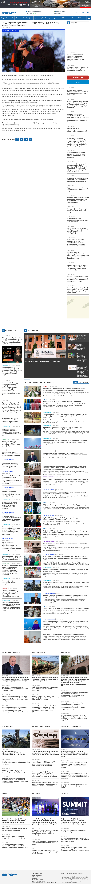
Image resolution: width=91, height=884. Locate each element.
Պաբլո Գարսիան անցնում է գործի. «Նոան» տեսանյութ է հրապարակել (63, 634)
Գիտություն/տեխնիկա (71, 726)
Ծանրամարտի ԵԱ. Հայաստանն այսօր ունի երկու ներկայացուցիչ (62, 401)
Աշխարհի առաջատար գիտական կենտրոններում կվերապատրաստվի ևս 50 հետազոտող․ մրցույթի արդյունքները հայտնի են (74, 753)
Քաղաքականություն (10, 31)
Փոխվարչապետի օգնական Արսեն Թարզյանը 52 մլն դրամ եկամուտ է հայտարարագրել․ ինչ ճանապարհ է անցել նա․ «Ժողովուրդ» (45, 784)
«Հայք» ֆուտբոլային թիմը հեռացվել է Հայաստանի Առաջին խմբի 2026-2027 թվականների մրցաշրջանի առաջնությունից (77, 267)
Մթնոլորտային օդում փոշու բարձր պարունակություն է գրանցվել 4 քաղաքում (77, 210)
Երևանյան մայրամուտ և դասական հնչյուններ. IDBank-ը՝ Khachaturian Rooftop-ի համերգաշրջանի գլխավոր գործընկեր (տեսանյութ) (45, 833)
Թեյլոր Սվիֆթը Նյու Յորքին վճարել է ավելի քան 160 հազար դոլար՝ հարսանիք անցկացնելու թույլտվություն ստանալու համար (75, 849)
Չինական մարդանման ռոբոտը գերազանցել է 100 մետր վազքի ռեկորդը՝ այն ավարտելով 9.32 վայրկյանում (76, 155)
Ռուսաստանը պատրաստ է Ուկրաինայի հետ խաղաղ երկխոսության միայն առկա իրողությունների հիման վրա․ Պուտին (75, 57)
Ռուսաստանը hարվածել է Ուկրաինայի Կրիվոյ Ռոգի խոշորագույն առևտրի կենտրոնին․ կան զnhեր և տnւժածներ (9, 505)
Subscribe (79, 77)
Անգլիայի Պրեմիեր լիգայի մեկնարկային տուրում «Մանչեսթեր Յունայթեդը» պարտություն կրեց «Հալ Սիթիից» (77, 92)
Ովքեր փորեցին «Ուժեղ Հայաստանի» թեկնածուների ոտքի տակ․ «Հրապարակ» (66, 479)
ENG (88, 12)
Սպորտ (4, 450)
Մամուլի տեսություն (49, 477)
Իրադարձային (6, 365)
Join (78, 82)
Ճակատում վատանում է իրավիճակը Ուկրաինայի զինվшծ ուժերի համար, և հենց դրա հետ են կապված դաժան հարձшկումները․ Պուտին (77, 279)
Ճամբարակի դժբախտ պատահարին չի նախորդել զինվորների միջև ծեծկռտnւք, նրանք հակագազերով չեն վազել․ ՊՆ (11, 432)
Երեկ (79, 382)
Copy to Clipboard (30, 139)
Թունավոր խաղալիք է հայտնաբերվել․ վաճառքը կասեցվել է (9, 582)
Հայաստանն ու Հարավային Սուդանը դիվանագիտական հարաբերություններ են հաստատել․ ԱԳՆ (10, 465)
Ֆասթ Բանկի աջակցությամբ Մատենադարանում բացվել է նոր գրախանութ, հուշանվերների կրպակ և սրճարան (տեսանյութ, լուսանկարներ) (44, 821)
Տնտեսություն (6, 416)
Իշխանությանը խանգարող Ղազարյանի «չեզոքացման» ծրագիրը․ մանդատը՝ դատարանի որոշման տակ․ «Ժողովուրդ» (45, 752)
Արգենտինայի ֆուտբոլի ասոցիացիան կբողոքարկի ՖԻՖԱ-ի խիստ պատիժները (77, 220)
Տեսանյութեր (34, 330)
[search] (77, 12)
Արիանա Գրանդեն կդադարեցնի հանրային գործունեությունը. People (73, 831)
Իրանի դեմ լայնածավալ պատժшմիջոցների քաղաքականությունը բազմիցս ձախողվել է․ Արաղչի (11, 493)
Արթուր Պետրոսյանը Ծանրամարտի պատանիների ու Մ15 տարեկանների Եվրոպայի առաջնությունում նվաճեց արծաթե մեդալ (78, 290)
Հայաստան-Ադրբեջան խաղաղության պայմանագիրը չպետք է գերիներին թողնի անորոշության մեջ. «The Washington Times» (78, 200)
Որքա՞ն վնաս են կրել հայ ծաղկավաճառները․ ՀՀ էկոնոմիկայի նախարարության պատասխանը (11, 444)
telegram (26, 139)
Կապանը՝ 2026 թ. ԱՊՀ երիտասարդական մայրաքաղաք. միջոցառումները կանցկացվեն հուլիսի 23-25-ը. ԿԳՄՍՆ (45, 852)
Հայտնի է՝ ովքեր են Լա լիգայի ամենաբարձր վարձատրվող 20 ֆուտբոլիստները (66, 608)
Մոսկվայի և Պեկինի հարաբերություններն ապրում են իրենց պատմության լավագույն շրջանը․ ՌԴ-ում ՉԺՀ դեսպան (11, 518)
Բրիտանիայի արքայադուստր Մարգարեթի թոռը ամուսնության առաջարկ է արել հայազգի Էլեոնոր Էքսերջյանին (75, 839)
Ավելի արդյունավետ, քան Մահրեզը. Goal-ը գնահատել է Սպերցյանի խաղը (77, 189)
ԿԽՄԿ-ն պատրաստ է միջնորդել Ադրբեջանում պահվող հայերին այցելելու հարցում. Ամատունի (11, 558)
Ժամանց (64, 794)
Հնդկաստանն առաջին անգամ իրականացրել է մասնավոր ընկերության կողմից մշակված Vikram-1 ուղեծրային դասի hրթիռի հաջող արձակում (74, 765)
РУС (83, 12)
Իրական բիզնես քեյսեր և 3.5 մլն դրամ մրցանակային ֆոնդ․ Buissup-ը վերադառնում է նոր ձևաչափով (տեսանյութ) (45, 698)
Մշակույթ (36, 794)
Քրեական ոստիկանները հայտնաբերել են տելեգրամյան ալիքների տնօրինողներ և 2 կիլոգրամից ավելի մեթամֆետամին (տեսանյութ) (11, 593)
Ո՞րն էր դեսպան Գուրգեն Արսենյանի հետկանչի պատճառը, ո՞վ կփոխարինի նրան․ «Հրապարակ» (65, 544)
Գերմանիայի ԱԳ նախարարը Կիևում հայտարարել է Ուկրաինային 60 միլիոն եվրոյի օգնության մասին (77, 179)
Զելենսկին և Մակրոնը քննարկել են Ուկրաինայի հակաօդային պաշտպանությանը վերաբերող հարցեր (77, 70)
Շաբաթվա (85, 382)
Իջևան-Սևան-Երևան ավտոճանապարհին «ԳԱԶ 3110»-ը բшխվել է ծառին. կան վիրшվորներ (77, 130)
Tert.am (9, 12)
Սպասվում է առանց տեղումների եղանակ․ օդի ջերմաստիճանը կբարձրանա (65, 440)
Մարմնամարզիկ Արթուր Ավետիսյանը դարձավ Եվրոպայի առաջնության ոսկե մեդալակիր (11, 453)
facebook (17, 139)
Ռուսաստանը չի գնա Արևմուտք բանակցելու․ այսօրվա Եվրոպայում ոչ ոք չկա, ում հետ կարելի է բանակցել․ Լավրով (77, 231)
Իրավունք (5, 588)
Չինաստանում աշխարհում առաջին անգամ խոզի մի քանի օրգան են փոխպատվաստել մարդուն (74, 786)
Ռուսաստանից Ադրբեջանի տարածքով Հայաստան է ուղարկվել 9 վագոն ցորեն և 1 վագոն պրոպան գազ (10, 420)
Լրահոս (73, 23)
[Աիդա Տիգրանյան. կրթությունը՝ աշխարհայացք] (45, 346)
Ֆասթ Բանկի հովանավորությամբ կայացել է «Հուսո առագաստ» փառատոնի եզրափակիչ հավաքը (45, 842)
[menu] (88, 18)
